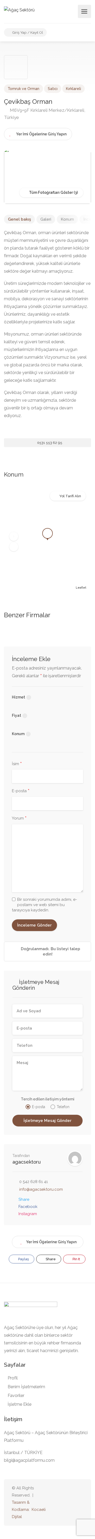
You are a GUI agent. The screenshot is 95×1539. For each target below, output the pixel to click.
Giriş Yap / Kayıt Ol (27, 32)
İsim (17, 764)
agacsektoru (26, 1162)
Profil (13, 1378)
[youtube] (62, 1502)
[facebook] (71, 1502)
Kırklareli (73, 89)
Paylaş (23, 1259)
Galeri (45, 219)
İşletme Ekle (19, 1404)
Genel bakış (19, 219)
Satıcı (53, 89)
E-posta (21, 791)
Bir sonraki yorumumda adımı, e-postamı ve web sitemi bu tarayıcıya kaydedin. (44, 904)
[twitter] (53, 1502)
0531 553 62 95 (49, 443)
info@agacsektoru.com (41, 1189)
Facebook (27, 1206)
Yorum (19, 818)
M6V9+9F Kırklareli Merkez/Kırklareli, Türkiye (44, 114)
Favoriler (16, 1395)
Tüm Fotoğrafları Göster (50, 192)
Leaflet (81, 587)
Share (23, 1199)
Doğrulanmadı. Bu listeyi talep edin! (50, 951)
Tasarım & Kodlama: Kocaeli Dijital (29, 1509)
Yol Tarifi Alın (70, 496)
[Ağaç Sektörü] (19, 9)
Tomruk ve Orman (23, 89)
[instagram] (80, 1502)
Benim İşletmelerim (26, 1386)
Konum (67, 219)
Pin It (76, 1259)
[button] (13, 536)
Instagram (27, 1213)
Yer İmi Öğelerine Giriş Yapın (51, 1242)
